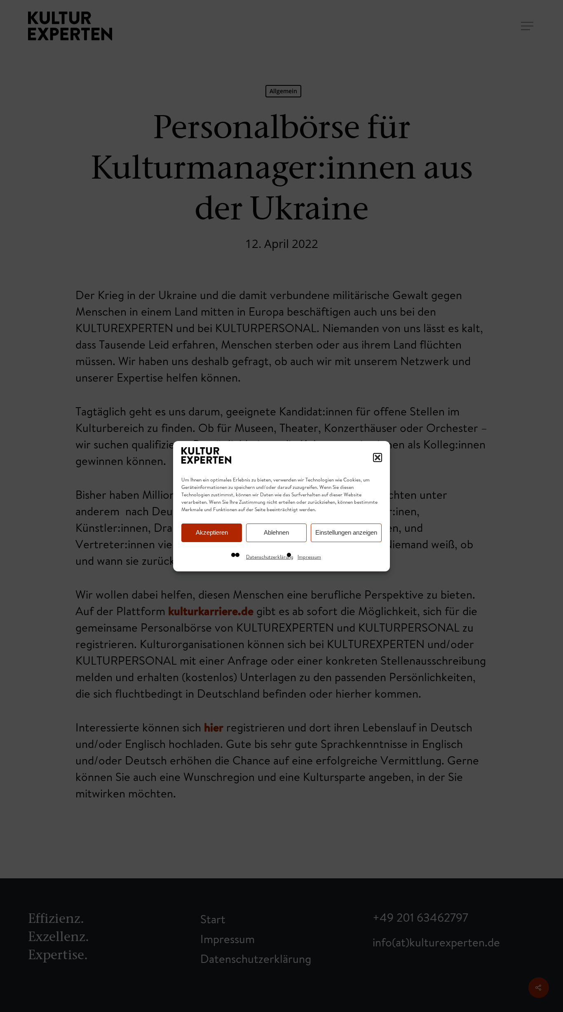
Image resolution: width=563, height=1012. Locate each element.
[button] (377, 457)
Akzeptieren (212, 532)
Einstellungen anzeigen (346, 532)
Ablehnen (276, 532)
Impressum (309, 557)
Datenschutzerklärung (269, 557)
